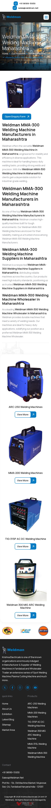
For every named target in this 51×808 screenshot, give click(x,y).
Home (5, 703)
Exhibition (7, 714)
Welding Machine (37, 53)
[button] (46, 17)
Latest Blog (8, 719)
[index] (11, 17)
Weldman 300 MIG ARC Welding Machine (37, 734)
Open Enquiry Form (15, 116)
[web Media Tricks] (25, 803)
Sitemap (6, 724)
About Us (7, 708)
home (5, 53)
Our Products (18, 53)
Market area (8, 729)
